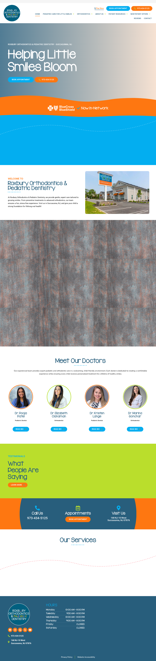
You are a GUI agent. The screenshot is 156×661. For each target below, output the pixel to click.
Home (37, 14)
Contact (148, 18)
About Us (99, 14)
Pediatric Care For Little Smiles (57, 14)
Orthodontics (83, 14)
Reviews (137, 18)
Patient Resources (117, 14)
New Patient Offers (139, 14)
